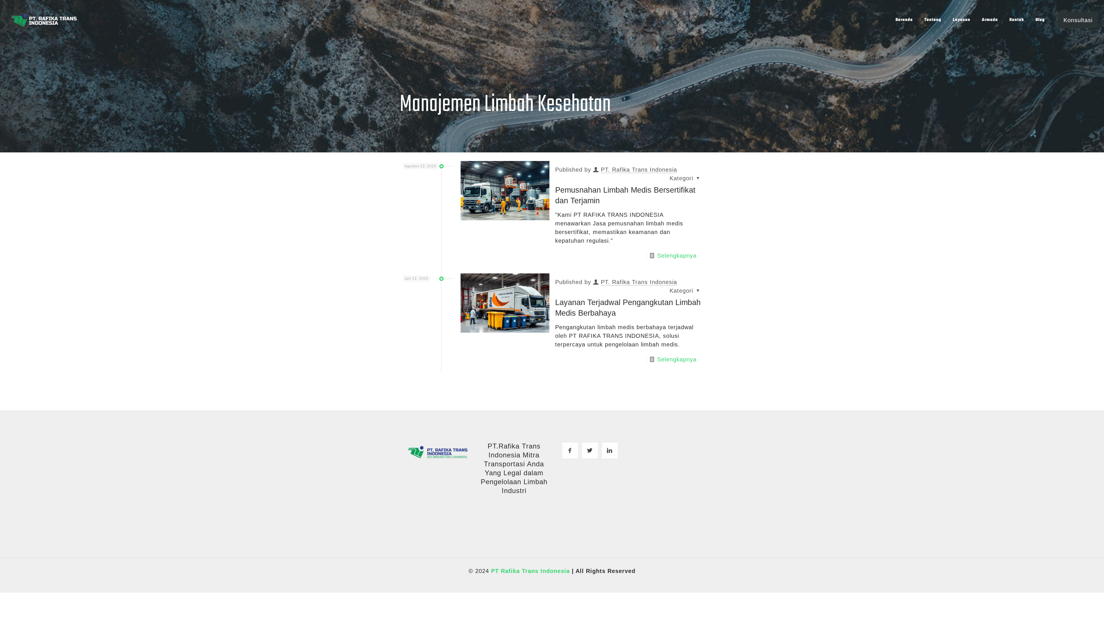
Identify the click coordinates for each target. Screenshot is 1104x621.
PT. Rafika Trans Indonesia (639, 169)
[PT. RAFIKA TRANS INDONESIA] (44, 20)
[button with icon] (570, 450)
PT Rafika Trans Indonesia (530, 571)
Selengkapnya (677, 255)
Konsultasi (1077, 20)
